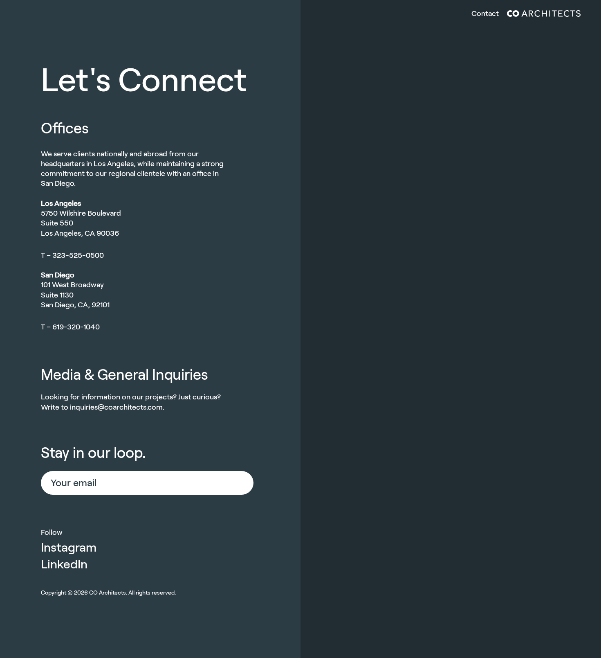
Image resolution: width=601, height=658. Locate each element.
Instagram (68, 547)
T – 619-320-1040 (70, 327)
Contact (485, 13)
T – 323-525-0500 (72, 255)
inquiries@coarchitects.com (116, 407)
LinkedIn (64, 564)
